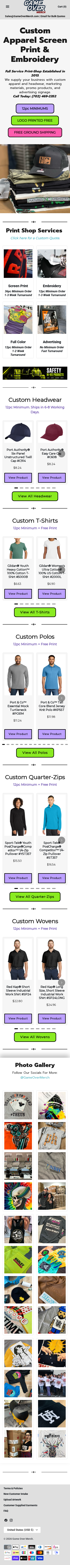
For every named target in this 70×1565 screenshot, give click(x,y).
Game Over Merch (22, 1538)
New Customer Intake (16, 1493)
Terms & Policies (13, 1488)
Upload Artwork (12, 1499)
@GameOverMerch (35, 1077)
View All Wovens (35, 1037)
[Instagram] (11, 1521)
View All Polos (35, 753)
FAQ (6, 1510)
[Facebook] (5, 1521)
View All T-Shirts (35, 612)
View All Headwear (35, 496)
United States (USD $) (20, 1529)
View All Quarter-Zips (35, 897)
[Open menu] (7, 7)
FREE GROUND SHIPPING (35, 132)
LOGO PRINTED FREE (35, 120)
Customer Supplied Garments (20, 1505)
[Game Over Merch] (35, 6)
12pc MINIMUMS (35, 109)
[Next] (61, 453)
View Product (18, 477)
